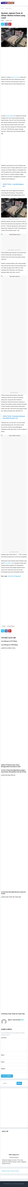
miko (2, 20)
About (3, 1171)
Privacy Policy (10, 1171)
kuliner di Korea (15, 77)
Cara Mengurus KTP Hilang (9, 641)
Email (3, 1062)
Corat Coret (8, 8)
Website (3, 1068)
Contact (17, 1171)
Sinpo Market (8, 563)
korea (3, 626)
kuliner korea (11, 626)
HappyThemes (21, 1183)
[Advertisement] (14, 62)
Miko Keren (9, 1183)
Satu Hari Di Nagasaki (14, 576)
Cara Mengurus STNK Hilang (9, 645)
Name (3, 1055)
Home (2, 8)
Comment (4, 1037)
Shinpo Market (10, 116)
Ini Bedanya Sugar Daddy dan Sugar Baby (13, 1014)
